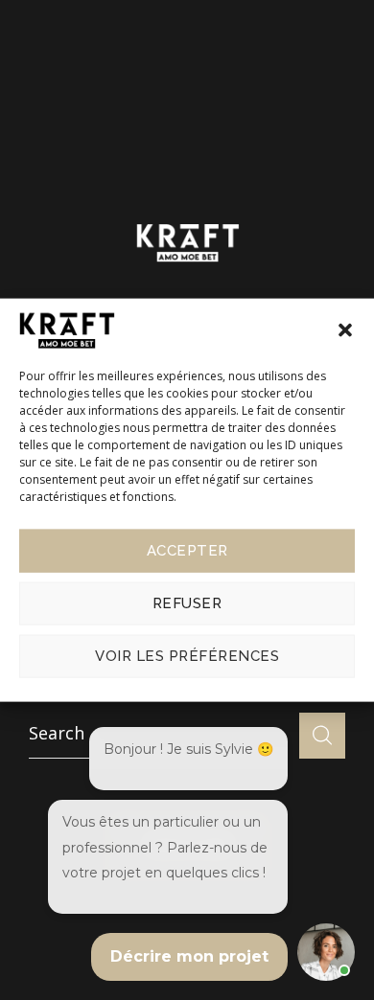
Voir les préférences (187, 656)
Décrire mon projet (189, 956)
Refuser (187, 603)
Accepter (187, 550)
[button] (345, 330)
